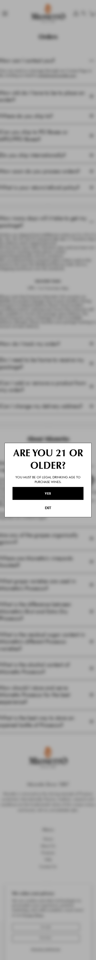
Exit (48, 508)
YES (48, 493)
